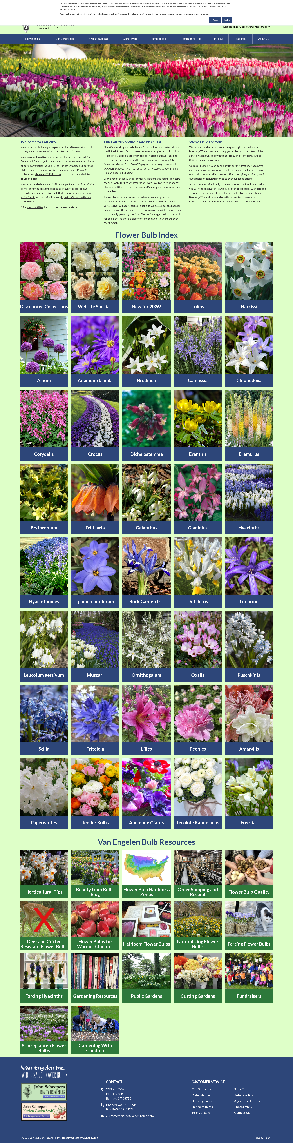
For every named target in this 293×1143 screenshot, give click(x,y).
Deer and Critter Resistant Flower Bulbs (43, 944)
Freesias (249, 822)
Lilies (146, 748)
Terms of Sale (201, 1112)
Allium (44, 380)
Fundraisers (249, 996)
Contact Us (242, 1112)
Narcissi (249, 306)
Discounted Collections (44, 306)
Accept (216, 20)
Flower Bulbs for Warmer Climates (95, 944)
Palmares (41, 193)
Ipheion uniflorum (95, 601)
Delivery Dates (202, 1101)
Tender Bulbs (95, 822)
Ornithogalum (146, 675)
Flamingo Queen (66, 170)
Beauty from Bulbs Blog (95, 892)
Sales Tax (240, 1089)
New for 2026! (146, 306)
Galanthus (146, 527)
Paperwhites (44, 822)
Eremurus (249, 454)
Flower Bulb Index (146, 234)
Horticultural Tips (43, 892)
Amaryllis (249, 748)
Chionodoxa (249, 380)
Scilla (44, 748)
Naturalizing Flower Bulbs (197, 944)
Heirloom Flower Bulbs (146, 944)
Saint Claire (87, 184)
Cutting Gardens (198, 996)
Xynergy (88, 1137)
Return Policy (243, 1095)
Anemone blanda (95, 380)
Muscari (95, 675)
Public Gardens (146, 996)
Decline (227, 20)
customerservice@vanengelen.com (246, 26)
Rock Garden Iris (146, 601)
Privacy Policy (262, 1137)
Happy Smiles (68, 184)
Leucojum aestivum (44, 675)
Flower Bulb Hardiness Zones (146, 892)
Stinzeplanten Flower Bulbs (44, 1048)
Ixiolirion (249, 601)
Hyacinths (249, 527)
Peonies (198, 748)
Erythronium (44, 527)
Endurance (87, 165)
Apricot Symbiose (70, 165)
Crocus (95, 454)
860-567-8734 (126, 1105)
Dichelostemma (146, 454)
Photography (243, 1106)
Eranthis (198, 454)
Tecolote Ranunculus (197, 822)
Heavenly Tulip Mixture (48, 174)
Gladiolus (198, 527)
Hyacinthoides (44, 601)
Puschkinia (249, 675)
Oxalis (197, 675)
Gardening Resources (95, 996)
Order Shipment (202, 1095)
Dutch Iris (198, 601)
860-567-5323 (122, 1109)
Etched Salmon (29, 170)
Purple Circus (84, 170)
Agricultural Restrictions (251, 1101)
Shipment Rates (202, 1106)
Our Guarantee (202, 1089)
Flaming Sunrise (47, 170)
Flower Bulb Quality (249, 892)
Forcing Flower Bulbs (249, 944)
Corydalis (44, 454)
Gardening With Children (95, 1048)
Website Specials (95, 306)
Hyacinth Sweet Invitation (76, 197)
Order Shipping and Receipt (198, 892)
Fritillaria (95, 527)
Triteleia (95, 748)
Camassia (198, 380)
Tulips (198, 306)
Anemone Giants (146, 822)
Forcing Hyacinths (44, 996)
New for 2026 (35, 207)
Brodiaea (146, 380)
